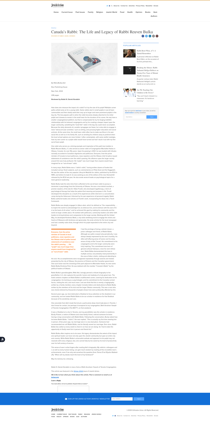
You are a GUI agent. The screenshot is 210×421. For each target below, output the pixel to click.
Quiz (155, 12)
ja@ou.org (55, 377)
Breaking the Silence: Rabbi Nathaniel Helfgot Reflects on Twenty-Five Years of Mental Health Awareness (147, 71)
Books (147, 12)
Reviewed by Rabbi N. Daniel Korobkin (63, 36)
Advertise (132, 6)
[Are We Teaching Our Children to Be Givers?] (129, 93)
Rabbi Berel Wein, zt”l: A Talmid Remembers (146, 52)
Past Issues (80, 12)
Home (56, 12)
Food (122, 12)
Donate (156, 6)
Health (130, 12)
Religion (99, 12)
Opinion (139, 12)
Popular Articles (132, 46)
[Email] (153, 36)
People (53, 28)
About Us (116, 6)
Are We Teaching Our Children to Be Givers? (145, 91)
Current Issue (67, 12)
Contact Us (124, 6)
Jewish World (111, 12)
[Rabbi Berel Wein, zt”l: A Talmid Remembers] (129, 53)
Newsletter (149, 6)
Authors (154, 16)
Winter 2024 (78, 371)
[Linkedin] (150, 36)
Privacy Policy (140, 6)
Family (90, 12)
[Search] (112, 5)
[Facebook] (109, 5)
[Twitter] (107, 5)
